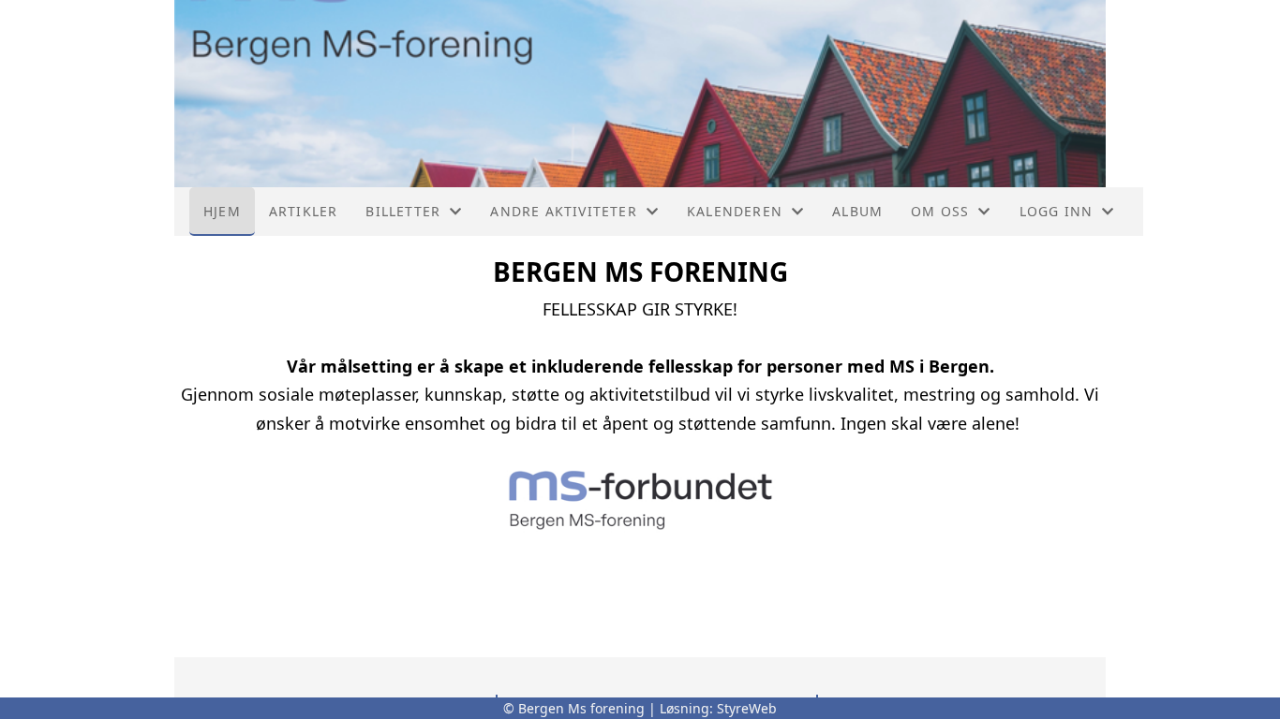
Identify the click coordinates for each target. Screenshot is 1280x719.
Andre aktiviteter (563, 211)
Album (857, 211)
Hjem (222, 211)
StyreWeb (747, 708)
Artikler (303, 211)
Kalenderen (734, 211)
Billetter (402, 211)
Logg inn (1057, 211)
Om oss (940, 211)
